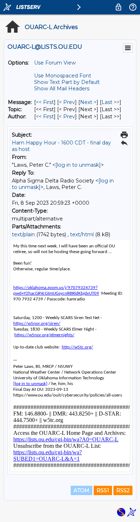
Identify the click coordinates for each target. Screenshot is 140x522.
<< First (45, 102)
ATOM (81, 490)
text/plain (23, 234)
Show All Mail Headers (61, 88)
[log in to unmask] (78, 165)
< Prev (67, 102)
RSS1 (103, 490)
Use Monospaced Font (62, 75)
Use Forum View (55, 63)
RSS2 (123, 490)
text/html (82, 234)
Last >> (111, 102)
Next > (88, 102)
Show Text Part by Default (67, 82)
